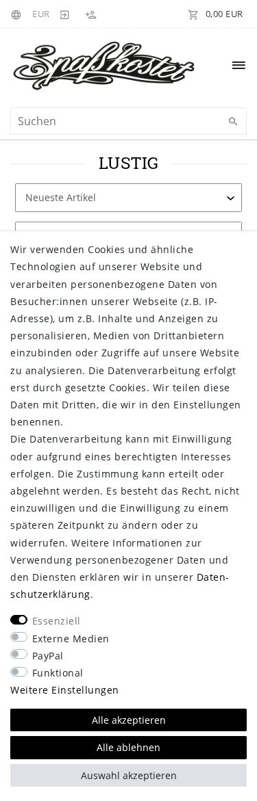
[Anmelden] (65, 13)
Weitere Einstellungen (64, 689)
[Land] (18, 13)
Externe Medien (71, 638)
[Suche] (233, 121)
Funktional (58, 672)
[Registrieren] (90, 13)
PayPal (48, 655)
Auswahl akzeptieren (129, 775)
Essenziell (56, 620)
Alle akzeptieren (129, 719)
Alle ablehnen (128, 747)
